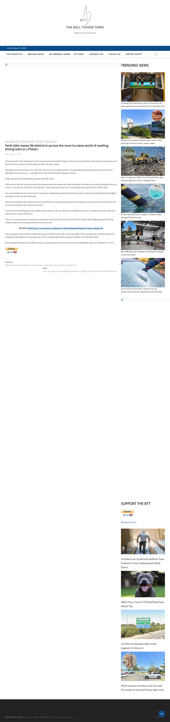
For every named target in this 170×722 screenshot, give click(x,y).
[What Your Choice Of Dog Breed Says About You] (143, 584)
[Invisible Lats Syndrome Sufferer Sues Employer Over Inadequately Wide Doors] (143, 541)
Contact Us (114, 54)
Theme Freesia (38, 717)
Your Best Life (96, 54)
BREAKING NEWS (36, 54)
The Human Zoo (14, 54)
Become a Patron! (129, 522)
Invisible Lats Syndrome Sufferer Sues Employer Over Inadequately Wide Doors (142, 563)
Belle (7, 154)
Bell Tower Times (12, 141)
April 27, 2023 (16, 154)
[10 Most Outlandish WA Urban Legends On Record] (143, 624)
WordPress (48, 717)
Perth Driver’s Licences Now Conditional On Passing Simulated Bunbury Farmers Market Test (65, 228)
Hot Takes (79, 54)
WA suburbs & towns (60, 54)
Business (39, 141)
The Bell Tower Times (14, 717)
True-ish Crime (50, 141)
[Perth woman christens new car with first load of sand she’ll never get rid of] (143, 666)
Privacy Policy (158, 716)
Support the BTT (134, 54)
